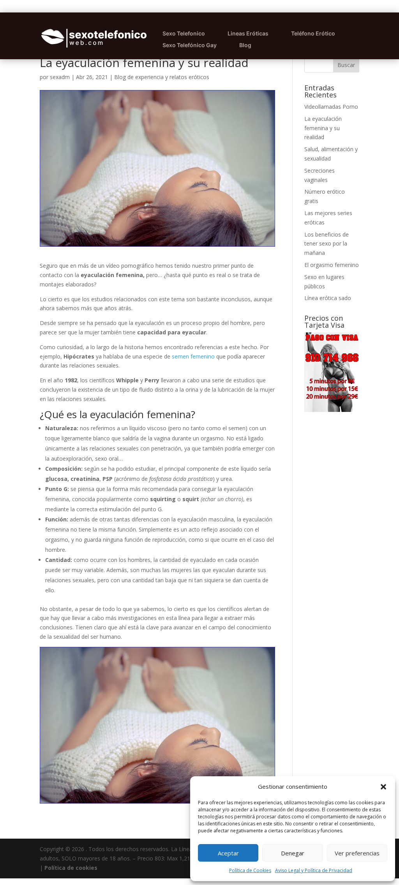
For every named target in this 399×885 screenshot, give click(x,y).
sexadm (60, 77)
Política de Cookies (250, 870)
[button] (383, 787)
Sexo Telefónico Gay (189, 45)
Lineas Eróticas (248, 33)
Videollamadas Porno (331, 106)
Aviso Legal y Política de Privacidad (313, 870)
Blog (245, 45)
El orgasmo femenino (331, 265)
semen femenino (193, 356)
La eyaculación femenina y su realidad (323, 128)
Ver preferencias (357, 853)
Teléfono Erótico (313, 33)
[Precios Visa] (331, 409)
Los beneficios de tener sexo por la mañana (326, 244)
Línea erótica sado (327, 298)
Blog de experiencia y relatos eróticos (161, 77)
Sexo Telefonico (183, 33)
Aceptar (228, 853)
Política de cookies (70, 867)
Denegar (292, 853)
